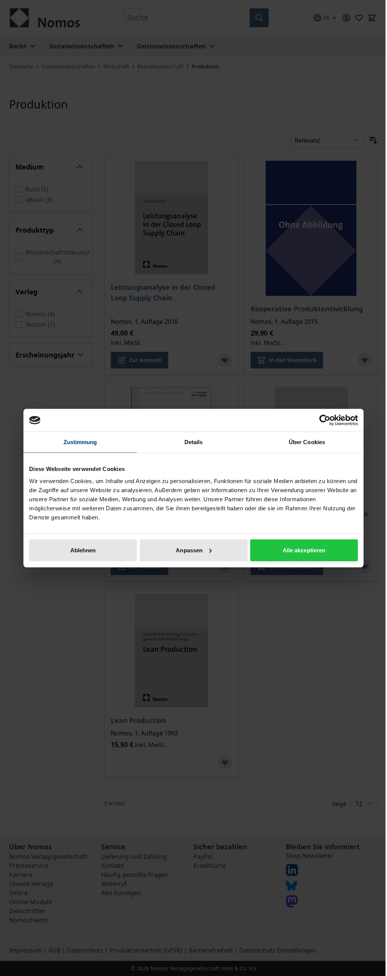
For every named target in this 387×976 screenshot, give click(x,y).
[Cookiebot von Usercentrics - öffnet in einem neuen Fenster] (325, 420)
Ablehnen (83, 550)
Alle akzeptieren (304, 550)
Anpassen (189, 550)
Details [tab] (193, 442)
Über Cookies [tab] (307, 442)
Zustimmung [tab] (80, 442)
